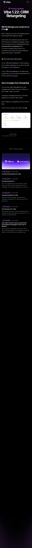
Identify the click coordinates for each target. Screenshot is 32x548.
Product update (17, 9)
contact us (13, 65)
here (3, 104)
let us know (14, 75)
